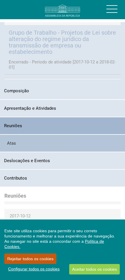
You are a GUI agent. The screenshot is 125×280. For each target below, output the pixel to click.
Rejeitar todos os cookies (30, 258)
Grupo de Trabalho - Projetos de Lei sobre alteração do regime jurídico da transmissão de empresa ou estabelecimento (62, 42)
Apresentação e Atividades (30, 108)
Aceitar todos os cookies (94, 269)
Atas (11, 143)
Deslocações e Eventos (27, 160)
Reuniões (13, 125)
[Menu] (112, 9)
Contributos (15, 178)
